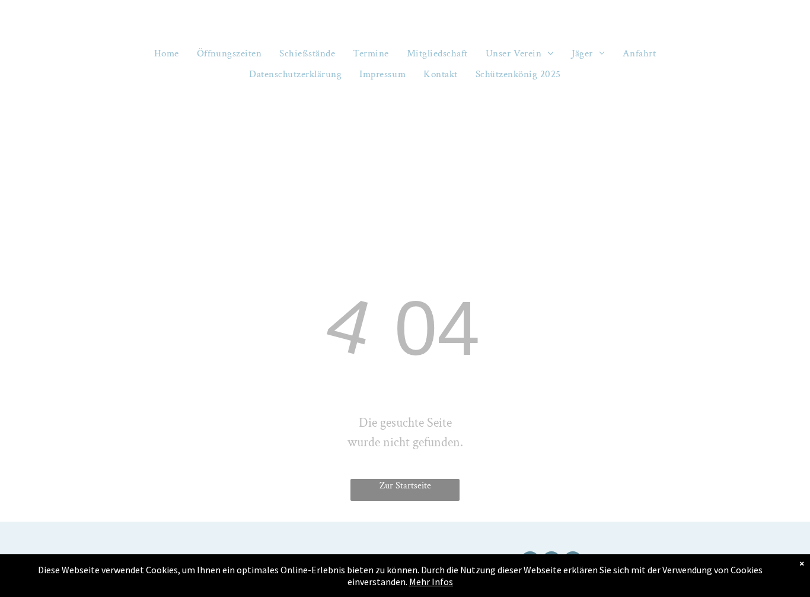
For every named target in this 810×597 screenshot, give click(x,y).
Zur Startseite (405, 485)
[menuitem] (166, 53)
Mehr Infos (431, 582)
